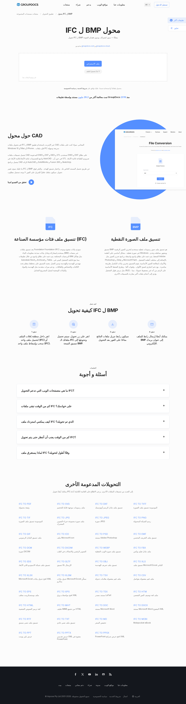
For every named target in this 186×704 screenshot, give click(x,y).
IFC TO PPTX (64, 632)
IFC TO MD (101, 619)
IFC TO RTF (25, 619)
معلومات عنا (119, 4)
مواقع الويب (102, 4)
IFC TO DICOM (65, 547)
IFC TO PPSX (102, 632)
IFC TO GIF (25, 534)
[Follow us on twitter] (82, 675)
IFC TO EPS (25, 591)
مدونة (98, 685)
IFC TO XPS (63, 591)
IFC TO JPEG (102, 517)
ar (146, 5)
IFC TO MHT (63, 605)
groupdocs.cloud (103, 46)
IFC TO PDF (25, 503)
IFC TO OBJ (101, 561)
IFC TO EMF (139, 534)
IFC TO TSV (101, 575)
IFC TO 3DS (25, 561)
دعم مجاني (79, 685)
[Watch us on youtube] (89, 675)
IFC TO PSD (101, 534)
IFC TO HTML (26, 605)
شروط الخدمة (82, 88)
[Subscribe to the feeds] (110, 675)
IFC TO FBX (139, 547)
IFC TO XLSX (26, 575)
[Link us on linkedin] (96, 675)
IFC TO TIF (24, 517)
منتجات (66, 4)
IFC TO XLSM (64, 575)
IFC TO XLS (139, 561)
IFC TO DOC (101, 605)
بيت (59, 685)
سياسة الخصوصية (100, 696)
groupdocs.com (88, 46)
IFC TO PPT (25, 632)
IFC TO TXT (63, 619)
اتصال (125, 696)
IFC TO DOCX (140, 605)
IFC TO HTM (140, 591)
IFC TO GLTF (64, 561)
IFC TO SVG (63, 503)
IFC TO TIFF (139, 503)
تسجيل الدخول (161, 5)
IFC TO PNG (139, 517)
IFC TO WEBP (102, 547)
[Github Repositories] (103, 675)
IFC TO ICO (63, 534)
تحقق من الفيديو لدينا (17, 182)
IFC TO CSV (139, 575)
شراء (78, 4)
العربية (137, 696)
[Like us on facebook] (75, 675)
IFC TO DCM (25, 547)
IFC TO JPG (63, 517)
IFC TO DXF (101, 503)
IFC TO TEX (101, 591)
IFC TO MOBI (140, 619)
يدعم (88, 4)
